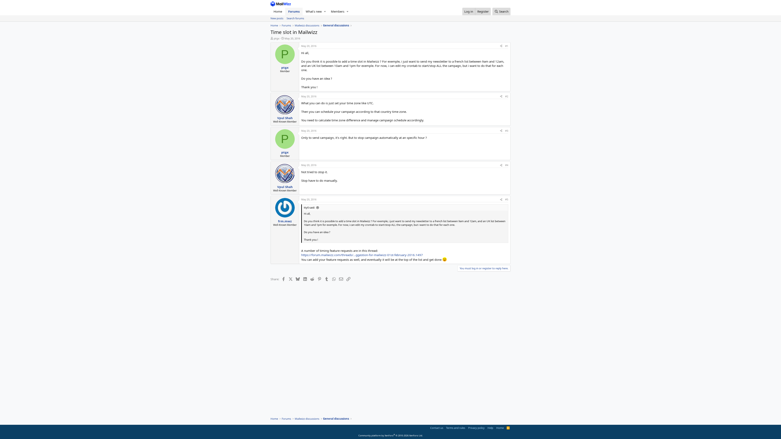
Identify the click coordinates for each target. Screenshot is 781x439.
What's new (314, 11)
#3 (506, 131)
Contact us (436, 428)
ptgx (276, 38)
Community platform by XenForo (390, 435)
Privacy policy (476, 428)
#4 (506, 165)
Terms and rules (455, 428)
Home (278, 11)
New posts (277, 18)
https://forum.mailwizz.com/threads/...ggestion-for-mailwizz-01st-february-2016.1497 (362, 255)
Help (490, 428)
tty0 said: (309, 207)
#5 (506, 199)
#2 (506, 96)
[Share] (501, 46)
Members (337, 11)
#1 (506, 46)
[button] (325, 11)
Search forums (295, 18)
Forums (294, 11)
